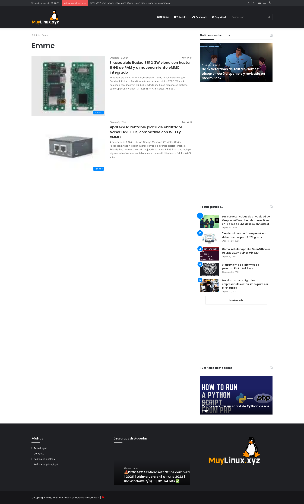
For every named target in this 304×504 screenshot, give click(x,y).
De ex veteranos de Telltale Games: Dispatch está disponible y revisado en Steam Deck (233, 73)
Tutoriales (181, 17)
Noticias (164, 17)
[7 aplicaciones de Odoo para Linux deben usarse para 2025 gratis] (209, 238)
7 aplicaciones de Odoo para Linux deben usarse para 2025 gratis (244, 235)
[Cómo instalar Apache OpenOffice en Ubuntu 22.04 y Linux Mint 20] (209, 254)
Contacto (39, 453)
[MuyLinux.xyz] (45, 17)
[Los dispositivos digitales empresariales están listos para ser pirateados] (209, 285)
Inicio (37, 35)
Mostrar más (236, 300)
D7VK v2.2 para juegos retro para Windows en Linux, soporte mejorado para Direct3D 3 (137, 3)
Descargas (201, 17)
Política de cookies (44, 459)
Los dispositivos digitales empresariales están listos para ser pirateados (245, 284)
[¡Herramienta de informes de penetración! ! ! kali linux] (209, 269)
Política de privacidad (46, 464)
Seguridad (220, 17)
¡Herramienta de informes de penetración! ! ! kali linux (240, 266)
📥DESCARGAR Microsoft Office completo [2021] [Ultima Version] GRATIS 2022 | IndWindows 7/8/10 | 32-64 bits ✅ (148, 476)
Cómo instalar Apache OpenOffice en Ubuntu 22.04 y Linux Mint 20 (246, 251)
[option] (236, 62)
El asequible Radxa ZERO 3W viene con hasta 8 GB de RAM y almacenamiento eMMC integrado (150, 67)
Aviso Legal (40, 448)
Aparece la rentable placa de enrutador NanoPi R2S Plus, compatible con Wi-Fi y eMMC (146, 132)
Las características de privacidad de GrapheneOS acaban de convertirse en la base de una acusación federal (246, 220)
